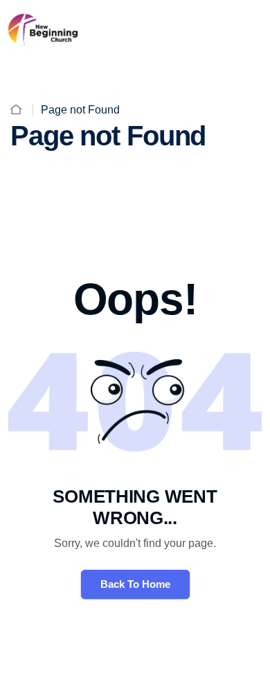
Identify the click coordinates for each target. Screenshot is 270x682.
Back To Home (135, 584)
